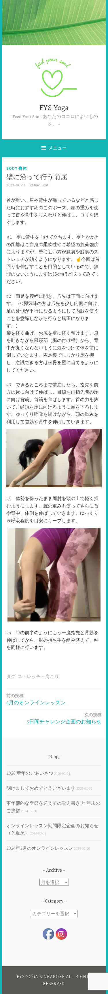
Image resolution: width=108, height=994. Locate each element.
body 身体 (16, 168)
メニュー (57, 148)
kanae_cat (39, 185)
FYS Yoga (54, 108)
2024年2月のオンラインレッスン (39, 848)
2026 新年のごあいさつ (29, 773)
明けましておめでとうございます (40, 788)
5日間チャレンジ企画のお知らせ (64, 718)
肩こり (52, 677)
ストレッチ (29, 677)
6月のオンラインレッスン (36, 699)
